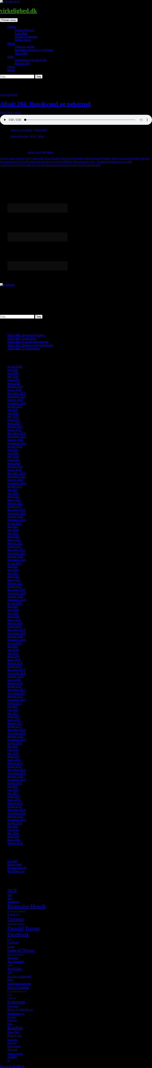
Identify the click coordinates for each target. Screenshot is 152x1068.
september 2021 (16, 559)
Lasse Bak (21, 33)
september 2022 (16, 519)
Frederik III (107, 158)
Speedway (11, 1043)
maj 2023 (12, 493)
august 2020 (14, 603)
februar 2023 (14, 503)
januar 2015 (14, 806)
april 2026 (13, 379)
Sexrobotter (12, 1040)
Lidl (9, 994)
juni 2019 (13, 649)
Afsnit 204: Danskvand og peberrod (45, 104)
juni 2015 (13, 789)
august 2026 (14, 366)
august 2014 (14, 823)
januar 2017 (14, 726)
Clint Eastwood (33, 158)
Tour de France (13, 1046)
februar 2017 (14, 723)
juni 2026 (13, 373)
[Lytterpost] (7, 284)
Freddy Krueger (91, 158)
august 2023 (14, 486)
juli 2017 (12, 706)
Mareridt (61, 161)
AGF (12, 890)
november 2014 (16, 813)
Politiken (12, 1020)
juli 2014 (12, 826)
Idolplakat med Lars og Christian (34, 49)
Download (40, 130)
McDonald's (12, 1006)
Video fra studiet (24, 46)
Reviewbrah (36, 165)
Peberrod (23, 165)
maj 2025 (12, 416)
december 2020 (16, 589)
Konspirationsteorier (19, 983)
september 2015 (16, 779)
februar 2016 (14, 763)
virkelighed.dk (18, 10)
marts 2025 (13, 423)
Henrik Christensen (26, 36)
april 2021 (13, 576)
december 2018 (16, 669)
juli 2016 (12, 746)
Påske (9, 1024)
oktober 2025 (15, 399)
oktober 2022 (15, 516)
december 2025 (16, 393)
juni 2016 (13, 749)
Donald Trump (23, 928)
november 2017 (16, 693)
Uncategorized (8, 94)
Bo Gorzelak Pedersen (16, 911)
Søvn (67, 165)
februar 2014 (14, 843)
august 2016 (14, 743)
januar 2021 (14, 586)
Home (11, 69)
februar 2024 (14, 466)
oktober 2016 (15, 736)
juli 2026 (12, 369)
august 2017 (14, 703)
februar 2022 (14, 543)
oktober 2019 (15, 636)
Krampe (51, 161)
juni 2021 (13, 569)
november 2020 (16, 593)
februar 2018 (14, 683)
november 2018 (16, 673)
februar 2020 (14, 623)
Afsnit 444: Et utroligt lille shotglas (27, 341)
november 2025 (16, 396)
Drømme (77, 158)
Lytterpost (16, 1001)
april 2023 (13, 496)
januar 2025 (14, 429)
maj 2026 (12, 376)
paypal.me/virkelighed (41, 152)
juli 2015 (12, 786)
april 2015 (13, 796)
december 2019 (16, 629)
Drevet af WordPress (12, 1066)
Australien (13, 901)
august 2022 (14, 523)
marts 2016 (13, 759)
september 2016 (16, 739)
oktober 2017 (15, 696)
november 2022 (16, 513)
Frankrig (11, 947)
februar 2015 (14, 803)
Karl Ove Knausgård (19, 976)
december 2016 (16, 729)
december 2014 (16, 809)
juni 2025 (13, 413)
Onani (10, 165)
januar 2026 (14, 389)
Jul (9, 973)
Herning (12, 958)
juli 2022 (12, 526)
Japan (9, 965)
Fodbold (13, 943)
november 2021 (16, 553)
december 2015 (16, 769)
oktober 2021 (15, 556)
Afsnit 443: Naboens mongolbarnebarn (30, 345)
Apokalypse (7, 158)
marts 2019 (13, 659)
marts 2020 (13, 619)
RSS (33, 136)
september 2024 (16, 443)
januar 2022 (14, 546)
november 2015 (16, 773)
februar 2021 (14, 583)
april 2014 (13, 836)
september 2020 (16, 599)
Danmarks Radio (15, 923)
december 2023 (16, 473)
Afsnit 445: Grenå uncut (21, 338)
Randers (15, 1027)
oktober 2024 (15, 439)
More (41, 136)
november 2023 (16, 476)
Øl (8, 1060)
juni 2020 (13, 609)
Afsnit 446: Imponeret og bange (26, 335)
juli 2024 (12, 449)
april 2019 (13, 656)
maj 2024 (12, 456)
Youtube (95, 165)
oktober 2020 (15, 596)
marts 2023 (13, 499)
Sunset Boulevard (80, 165)
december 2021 (16, 549)
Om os (11, 66)
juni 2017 (13, 709)
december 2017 (16, 689)
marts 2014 (13, 839)
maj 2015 (12, 793)
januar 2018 (14, 686)
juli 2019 (12, 646)
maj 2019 (12, 653)
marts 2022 (13, 539)
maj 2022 (12, 533)
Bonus (11, 43)
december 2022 (16, 509)
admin (17, 113)
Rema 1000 (13, 1032)
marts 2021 (13, 579)
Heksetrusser (121, 158)
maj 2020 (12, 613)
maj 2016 (12, 753)
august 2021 (14, 563)
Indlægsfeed (14, 864)
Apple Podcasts (19, 136)
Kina (10, 980)
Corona (46, 158)
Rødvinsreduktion (53, 165)
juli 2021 (12, 566)
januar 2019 (14, 666)
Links (10, 56)
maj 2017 (12, 713)
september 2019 (16, 639)
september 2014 (16, 819)
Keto (29, 161)
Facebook (18, 934)
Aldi (9, 895)
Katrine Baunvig (24, 29)
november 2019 (16, 633)
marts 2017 (13, 719)
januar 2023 (14, 506)
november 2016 (16, 733)
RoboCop (14, 1035)
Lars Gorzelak (18, 987)
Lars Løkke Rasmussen (17, 991)
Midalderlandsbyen (15, 1013)
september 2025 (16, 403)
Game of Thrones (21, 950)
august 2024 (14, 446)
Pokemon (11, 1017)
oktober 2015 (15, 776)
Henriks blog (22, 63)
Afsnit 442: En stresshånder (23, 348)
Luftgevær (11, 998)
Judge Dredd (18, 161)
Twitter (12, 1050)
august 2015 (14, 783)
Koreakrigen (39, 161)
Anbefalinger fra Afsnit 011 (31, 59)
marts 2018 (13, 679)
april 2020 (13, 616)
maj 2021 (12, 573)
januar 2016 (14, 766)
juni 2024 (13, 453)
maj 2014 (12, 833)
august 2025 (14, 406)
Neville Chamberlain (98, 161)
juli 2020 (12, 606)
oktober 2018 (15, 676)
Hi (130, 158)
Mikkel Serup (23, 39)
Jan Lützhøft (15, 961)
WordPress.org (16, 871)
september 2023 (16, 483)
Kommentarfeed (16, 867)
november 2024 (16, 436)
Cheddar (19, 158)
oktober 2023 (15, 479)
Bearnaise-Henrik (26, 906)
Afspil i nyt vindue (21, 130)
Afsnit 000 (21, 53)
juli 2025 (12, 409)
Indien (136, 158)
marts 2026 (13, 383)
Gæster (11, 26)
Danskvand (57, 158)
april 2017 (13, 716)
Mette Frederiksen (20, 1010)
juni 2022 (13, 529)
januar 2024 (14, 469)
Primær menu (8, 20)
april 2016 (13, 756)
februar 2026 (14, 386)
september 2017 (16, 699)
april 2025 (13, 419)
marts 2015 (13, 799)
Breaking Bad (13, 914)
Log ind (12, 861)
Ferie (9, 939)
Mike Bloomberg (76, 161)
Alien (9, 898)
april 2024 (13, 459)
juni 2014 (13, 829)
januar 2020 (14, 626)
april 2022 (13, 536)
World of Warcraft (15, 1054)
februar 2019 (14, 663)
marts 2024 (13, 463)
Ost (16, 165)
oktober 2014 (15, 816)
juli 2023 (12, 489)
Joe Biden (14, 969)
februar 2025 (14, 426)
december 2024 (16, 433)
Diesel (68, 158)
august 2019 (14, 643)
